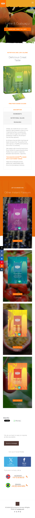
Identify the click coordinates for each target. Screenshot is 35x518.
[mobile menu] (32, 2)
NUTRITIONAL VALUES (17, 118)
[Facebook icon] (14, 512)
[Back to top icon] (17, 504)
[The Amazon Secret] (3, 2)
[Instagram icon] (20, 512)
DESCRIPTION (17, 109)
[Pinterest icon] (18, 512)
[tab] (17, 110)
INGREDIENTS (17, 114)
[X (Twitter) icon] (16, 512)
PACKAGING (17, 122)
